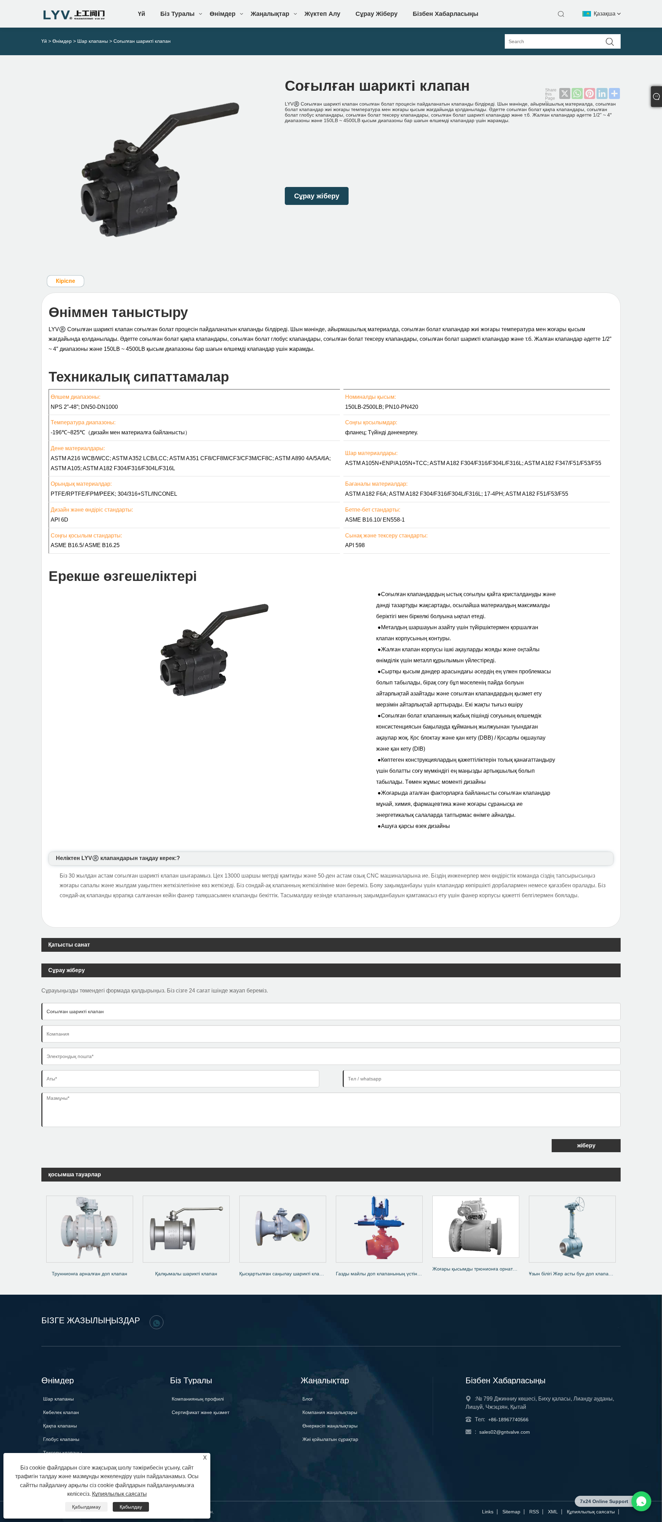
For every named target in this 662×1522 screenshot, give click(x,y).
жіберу (586, 1145)
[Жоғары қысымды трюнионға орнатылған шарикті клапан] (476, 1224)
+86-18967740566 (508, 1419)
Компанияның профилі (198, 1399)
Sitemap (511, 1511)
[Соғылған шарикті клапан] (157, 167)
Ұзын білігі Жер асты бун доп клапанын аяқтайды (575, 1273)
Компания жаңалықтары (329, 1412)
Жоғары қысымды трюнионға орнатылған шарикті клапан (478, 1269)
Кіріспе (65, 281)
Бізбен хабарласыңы (445, 13)
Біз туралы (177, 13)
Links (487, 1511)
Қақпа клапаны (60, 1426)
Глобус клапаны (61, 1439)
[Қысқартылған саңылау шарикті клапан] (282, 1226)
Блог (307, 1399)
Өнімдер (222, 13)
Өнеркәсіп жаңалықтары (330, 1426)
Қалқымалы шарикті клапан (186, 1273)
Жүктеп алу (322, 13)
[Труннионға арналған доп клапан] (89, 1226)
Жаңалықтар (270, 13)
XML (553, 1511)
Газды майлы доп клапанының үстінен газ (382, 1273)
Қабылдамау (86, 1507)
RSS (534, 1511)
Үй (141, 13)
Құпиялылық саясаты (591, 1511)
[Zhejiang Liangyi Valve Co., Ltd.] (74, 18)
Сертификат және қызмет (200, 1412)
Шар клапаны (92, 41)
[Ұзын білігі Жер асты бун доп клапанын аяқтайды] (572, 1226)
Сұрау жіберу (376, 13)
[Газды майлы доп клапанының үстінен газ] (379, 1226)
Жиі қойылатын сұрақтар (330, 1439)
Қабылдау (131, 1507)
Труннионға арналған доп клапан (89, 1273)
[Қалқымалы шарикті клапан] (186, 1226)
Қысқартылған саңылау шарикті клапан (283, 1273)
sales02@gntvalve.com (504, 1432)
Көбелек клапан (61, 1412)
